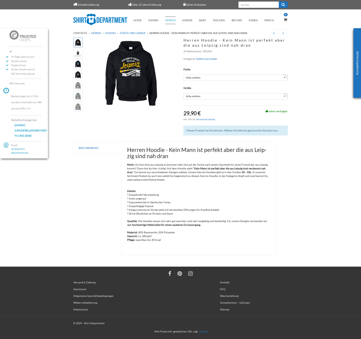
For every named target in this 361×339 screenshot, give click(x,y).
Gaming (19, 125)
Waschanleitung (229, 295)
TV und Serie (22, 135)
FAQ (222, 289)
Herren (170, 20)
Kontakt (224, 282)
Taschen (219, 20)
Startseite (80, 33)
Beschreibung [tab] (89, 147)
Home (137, 20)
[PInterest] (179, 273)
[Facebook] (169, 273)
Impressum (79, 289)
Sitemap (224, 309)
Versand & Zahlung (84, 282)
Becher (237, 20)
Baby (202, 20)
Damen (153, 20)
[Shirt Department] (100, 19)
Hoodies (110, 33)
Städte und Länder (132, 33)
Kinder (187, 20)
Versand (203, 331)
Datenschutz (80, 309)
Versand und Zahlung (205, 119)
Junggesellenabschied (28, 130)
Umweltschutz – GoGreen (235, 302)
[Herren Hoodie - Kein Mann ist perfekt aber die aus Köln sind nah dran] (274, 33)
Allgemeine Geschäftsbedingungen (93, 295)
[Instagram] (190, 273)
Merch (269, 20)
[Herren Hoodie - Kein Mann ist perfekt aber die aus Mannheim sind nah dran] (283, 33)
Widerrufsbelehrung (85, 302)
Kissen (253, 20)
